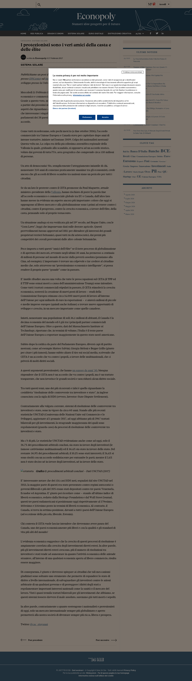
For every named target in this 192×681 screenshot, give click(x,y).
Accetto (105, 117)
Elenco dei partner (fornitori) (64, 108)
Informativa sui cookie (81, 95)
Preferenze (87, 117)
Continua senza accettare (132, 72)
